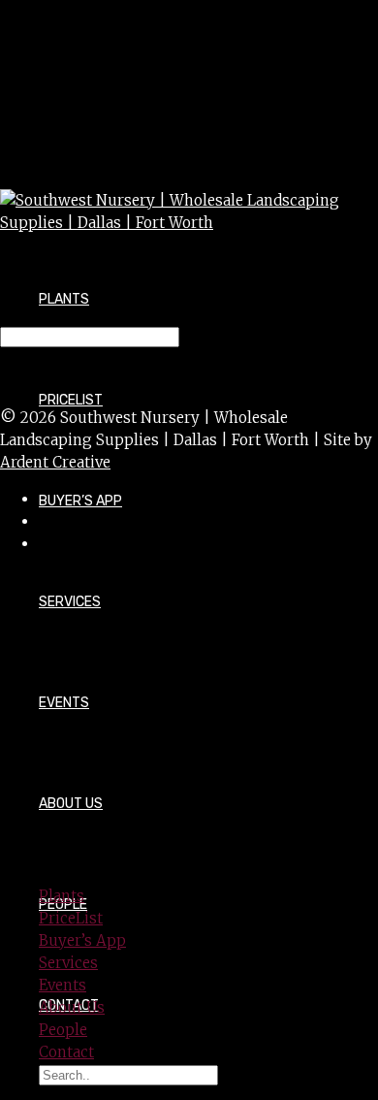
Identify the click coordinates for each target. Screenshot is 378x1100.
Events (64, 703)
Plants (64, 299)
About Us (71, 803)
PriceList (71, 918)
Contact (66, 1052)
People (63, 1029)
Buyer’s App (80, 501)
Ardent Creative (55, 462)
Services (70, 602)
